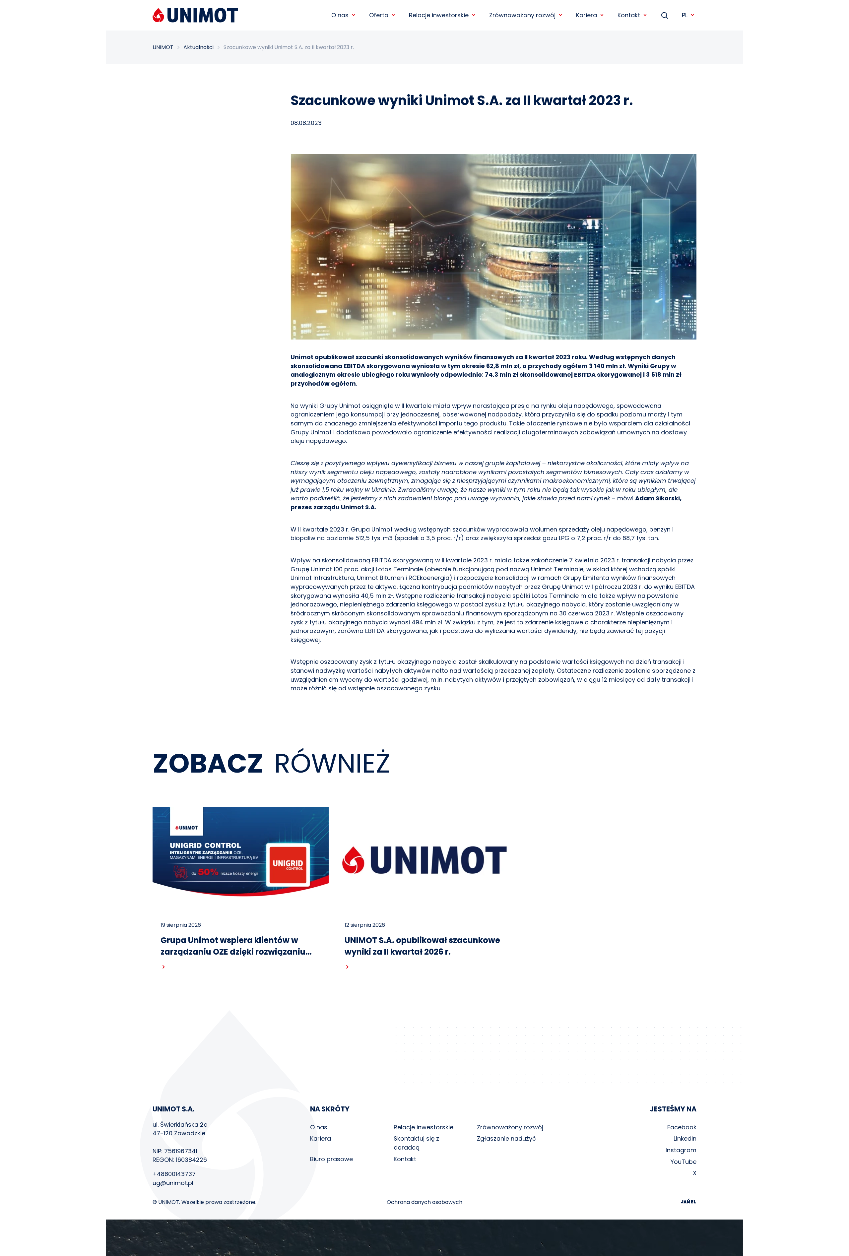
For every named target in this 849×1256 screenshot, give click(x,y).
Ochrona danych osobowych (424, 1202)
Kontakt (405, 1159)
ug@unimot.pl (173, 1183)
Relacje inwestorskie (423, 1127)
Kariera (320, 1138)
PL (684, 15)
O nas (318, 1127)
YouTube (683, 1162)
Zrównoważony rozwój (510, 1127)
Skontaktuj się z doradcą (416, 1143)
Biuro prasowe (331, 1159)
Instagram (681, 1150)
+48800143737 (174, 1174)
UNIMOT (163, 47)
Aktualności (198, 47)
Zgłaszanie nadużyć (506, 1138)
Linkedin (685, 1138)
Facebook (681, 1127)
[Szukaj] (665, 15)
